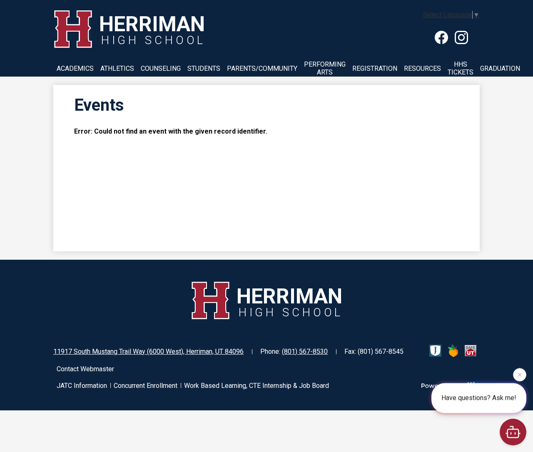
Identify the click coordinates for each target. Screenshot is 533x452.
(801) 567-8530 (305, 351)
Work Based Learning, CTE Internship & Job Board (256, 386)
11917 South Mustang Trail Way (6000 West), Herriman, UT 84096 (148, 351)
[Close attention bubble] (519, 374)
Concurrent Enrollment (145, 386)
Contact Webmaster (85, 369)
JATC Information (82, 386)
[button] (75, 68)
